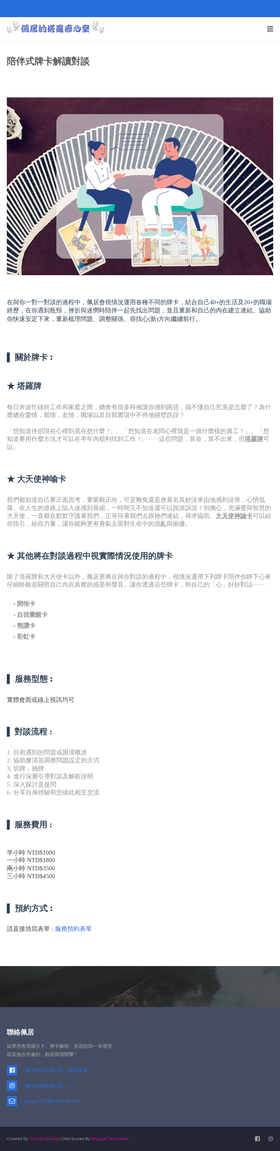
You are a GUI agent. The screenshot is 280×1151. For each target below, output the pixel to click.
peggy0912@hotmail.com (51, 1101)
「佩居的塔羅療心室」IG (47, 1086)
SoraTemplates (44, 1138)
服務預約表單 (73, 928)
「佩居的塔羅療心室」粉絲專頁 (53, 1070)
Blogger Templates (110, 1138)
